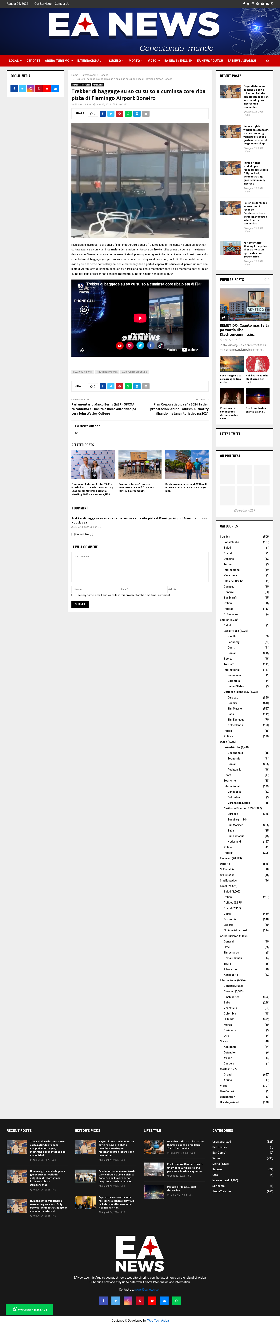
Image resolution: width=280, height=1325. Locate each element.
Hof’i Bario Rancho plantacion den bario (257, 379)
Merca (228, 1024)
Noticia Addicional (235, 930)
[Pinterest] (140, 1300)
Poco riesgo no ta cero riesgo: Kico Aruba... (231, 379)
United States (236, 686)
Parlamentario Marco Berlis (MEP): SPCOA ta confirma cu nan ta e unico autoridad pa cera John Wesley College (103, 409)
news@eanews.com (147, 1289)
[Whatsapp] (176, 1300)
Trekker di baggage (107, 372)
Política (228, 608)
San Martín (230, 597)
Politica (228, 902)
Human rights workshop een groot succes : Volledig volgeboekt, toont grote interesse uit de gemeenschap (256, 135)
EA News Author (82, 104)
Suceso (115, 61)
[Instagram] (128, 1300)
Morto (134, 61)
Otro (226, 1035)
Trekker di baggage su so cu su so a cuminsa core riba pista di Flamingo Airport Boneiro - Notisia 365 (133, 520)
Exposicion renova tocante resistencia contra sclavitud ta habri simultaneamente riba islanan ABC (116, 1202)
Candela (229, 1063)
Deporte (33, 61)
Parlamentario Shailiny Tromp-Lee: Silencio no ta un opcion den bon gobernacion (255, 250)
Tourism (229, 664)
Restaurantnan (233, 958)
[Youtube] (152, 1300)
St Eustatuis (227, 869)
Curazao (229, 586)
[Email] (164, 1300)
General (229, 941)
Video (152, 61)
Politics (228, 736)
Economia (230, 919)
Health (232, 636)
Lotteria (228, 924)
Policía (228, 603)
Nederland (234, 841)
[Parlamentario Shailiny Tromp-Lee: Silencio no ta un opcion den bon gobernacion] (230, 248)
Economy (233, 642)
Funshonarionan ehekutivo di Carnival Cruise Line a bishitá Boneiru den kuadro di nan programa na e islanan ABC (117, 1176)
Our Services (43, 4)
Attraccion (230, 969)
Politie (228, 847)
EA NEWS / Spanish (242, 61)
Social (228, 553)
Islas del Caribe (233, 581)
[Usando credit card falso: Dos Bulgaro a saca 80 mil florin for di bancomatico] (154, 1147)
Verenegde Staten (239, 802)
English (224, 619)
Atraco (228, 1058)
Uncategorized (229, 1102)
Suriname (230, 1030)
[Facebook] (103, 1300)
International (232, 669)
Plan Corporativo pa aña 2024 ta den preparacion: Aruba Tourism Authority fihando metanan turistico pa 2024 (179, 409)
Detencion (230, 1052)
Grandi (228, 1074)
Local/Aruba (231, 542)
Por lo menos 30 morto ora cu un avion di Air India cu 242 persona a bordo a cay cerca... (185, 1167)
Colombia (234, 680)
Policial (228, 897)
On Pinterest (230, 455)
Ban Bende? (227, 1096)
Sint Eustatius (236, 719)
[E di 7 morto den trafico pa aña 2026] (258, 396)
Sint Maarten (235, 708)
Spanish (225, 536)
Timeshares (231, 952)
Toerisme (230, 780)
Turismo (229, 564)
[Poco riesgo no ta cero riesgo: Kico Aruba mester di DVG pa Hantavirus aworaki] (232, 364)
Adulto (228, 1080)
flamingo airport (82, 372)
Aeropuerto (98, 85)
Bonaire (76, 85)
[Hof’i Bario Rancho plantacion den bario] (258, 364)
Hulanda (229, 1019)
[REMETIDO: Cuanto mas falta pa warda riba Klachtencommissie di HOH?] (245, 304)
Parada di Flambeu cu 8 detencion (181, 1189)
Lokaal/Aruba (232, 747)
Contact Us (62, 4)
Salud (227, 547)
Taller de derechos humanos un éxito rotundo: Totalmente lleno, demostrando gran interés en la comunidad (255, 213)
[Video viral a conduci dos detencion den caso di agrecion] (232, 396)
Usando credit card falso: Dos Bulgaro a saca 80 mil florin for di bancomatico (185, 1145)
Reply (205, 519)
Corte (227, 913)
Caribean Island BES (236, 691)
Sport (227, 775)
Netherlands (235, 725)
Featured (86, 85)
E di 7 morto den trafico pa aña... (256, 410)
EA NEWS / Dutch (210, 61)
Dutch (223, 741)
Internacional (89, 61)
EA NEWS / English (178, 61)
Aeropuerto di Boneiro (134, 372)
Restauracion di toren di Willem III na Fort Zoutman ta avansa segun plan (186, 487)
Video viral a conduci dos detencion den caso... (229, 413)
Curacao (233, 697)
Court (231, 647)
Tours (227, 963)
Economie (234, 758)
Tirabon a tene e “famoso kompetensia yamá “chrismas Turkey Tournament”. (136, 487)
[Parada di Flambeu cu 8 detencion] (154, 1192)
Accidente (230, 1046)
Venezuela (230, 575)
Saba (231, 714)
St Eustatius (231, 614)
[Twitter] (115, 1300)
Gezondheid (235, 752)
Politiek (228, 852)
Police (228, 730)
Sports (228, 658)
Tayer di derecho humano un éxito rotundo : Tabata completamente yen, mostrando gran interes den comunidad (256, 96)
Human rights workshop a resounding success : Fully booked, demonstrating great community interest (256, 173)
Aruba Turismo (57, 61)
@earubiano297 (244, 510)
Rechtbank (234, 769)
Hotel (227, 947)
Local (14, 61)
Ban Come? (227, 1091)
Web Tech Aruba (158, 1320)
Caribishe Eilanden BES (238, 808)
